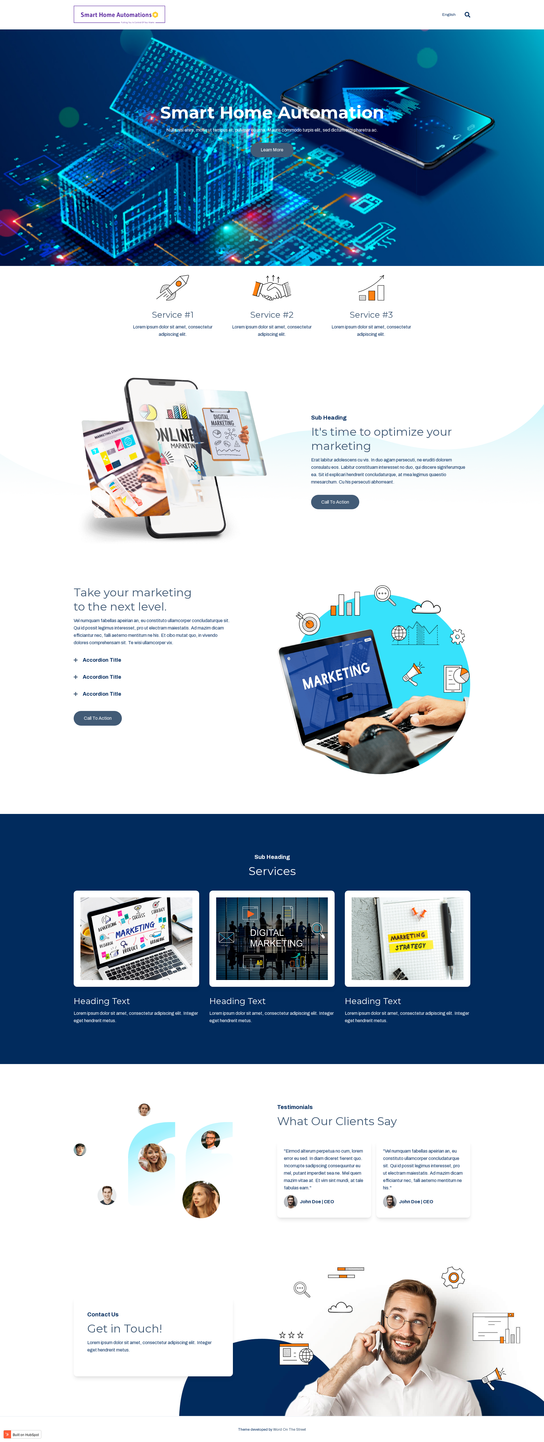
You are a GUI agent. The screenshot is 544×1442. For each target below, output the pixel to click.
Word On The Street (289, 1430)
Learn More (272, 149)
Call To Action (335, 502)
